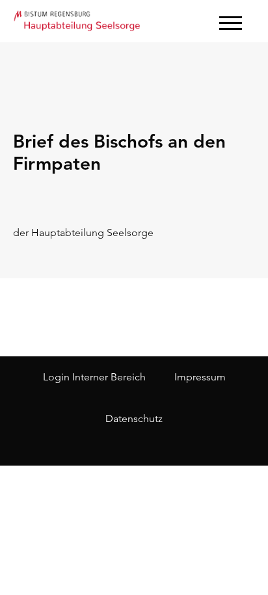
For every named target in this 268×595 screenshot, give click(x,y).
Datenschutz (134, 418)
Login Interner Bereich (94, 377)
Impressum (200, 377)
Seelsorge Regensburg (78, 19)
